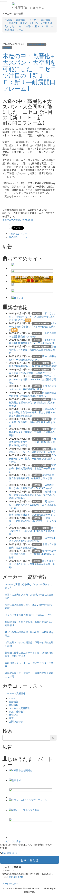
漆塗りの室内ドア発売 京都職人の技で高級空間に (32, 349)
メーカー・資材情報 (40, 19)
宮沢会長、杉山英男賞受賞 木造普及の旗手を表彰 (32, 468)
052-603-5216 (9, 852)
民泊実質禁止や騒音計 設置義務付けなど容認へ (32, 394)
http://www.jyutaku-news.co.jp (17, 219)
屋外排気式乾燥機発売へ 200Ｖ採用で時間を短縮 (33, 364)
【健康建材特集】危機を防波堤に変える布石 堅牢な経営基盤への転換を (32, 495)
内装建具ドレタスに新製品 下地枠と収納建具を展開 (32, 432)
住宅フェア (14, 714)
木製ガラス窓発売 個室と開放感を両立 (32, 546)
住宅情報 (13, 704)
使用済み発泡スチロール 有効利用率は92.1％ (32, 387)
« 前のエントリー (18, 233)
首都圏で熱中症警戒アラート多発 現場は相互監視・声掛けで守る (32, 442)
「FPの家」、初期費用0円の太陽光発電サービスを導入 (32, 521)
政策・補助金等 (17, 711)
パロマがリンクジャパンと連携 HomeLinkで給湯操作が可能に (32, 379)
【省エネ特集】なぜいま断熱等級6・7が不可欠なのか (31, 486)
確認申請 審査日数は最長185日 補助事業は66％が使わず (32, 478)
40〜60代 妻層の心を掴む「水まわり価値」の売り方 (32, 326)
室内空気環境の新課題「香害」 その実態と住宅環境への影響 (32, 554)
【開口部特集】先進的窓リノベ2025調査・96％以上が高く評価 (32, 505)
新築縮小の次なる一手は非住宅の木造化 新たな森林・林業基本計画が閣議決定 (32, 412)
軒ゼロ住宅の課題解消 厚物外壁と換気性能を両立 (32, 422)
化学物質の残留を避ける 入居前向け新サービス (32, 513)
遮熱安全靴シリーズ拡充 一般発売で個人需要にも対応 (32, 458)
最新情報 (20, 19)
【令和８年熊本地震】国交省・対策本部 (32, 334)
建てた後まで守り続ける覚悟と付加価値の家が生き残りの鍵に (32, 564)
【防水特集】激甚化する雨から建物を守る (32, 539)
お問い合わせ (16, 721)
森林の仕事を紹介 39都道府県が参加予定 (32, 357)
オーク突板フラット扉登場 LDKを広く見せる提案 (32, 531)
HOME (8, 19)
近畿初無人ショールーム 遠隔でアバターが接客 (32, 450)
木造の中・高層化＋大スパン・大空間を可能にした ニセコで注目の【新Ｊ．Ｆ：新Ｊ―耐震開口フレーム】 (29, 26)
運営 (11, 718)
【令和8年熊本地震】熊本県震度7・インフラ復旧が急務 (32, 341)
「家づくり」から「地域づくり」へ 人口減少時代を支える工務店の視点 (32, 316)
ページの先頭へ (10, 883)
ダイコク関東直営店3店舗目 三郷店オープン (32, 371)
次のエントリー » (18, 237)
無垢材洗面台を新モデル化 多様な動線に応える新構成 (32, 402)
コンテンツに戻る (11, 841)
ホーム (12, 698)
